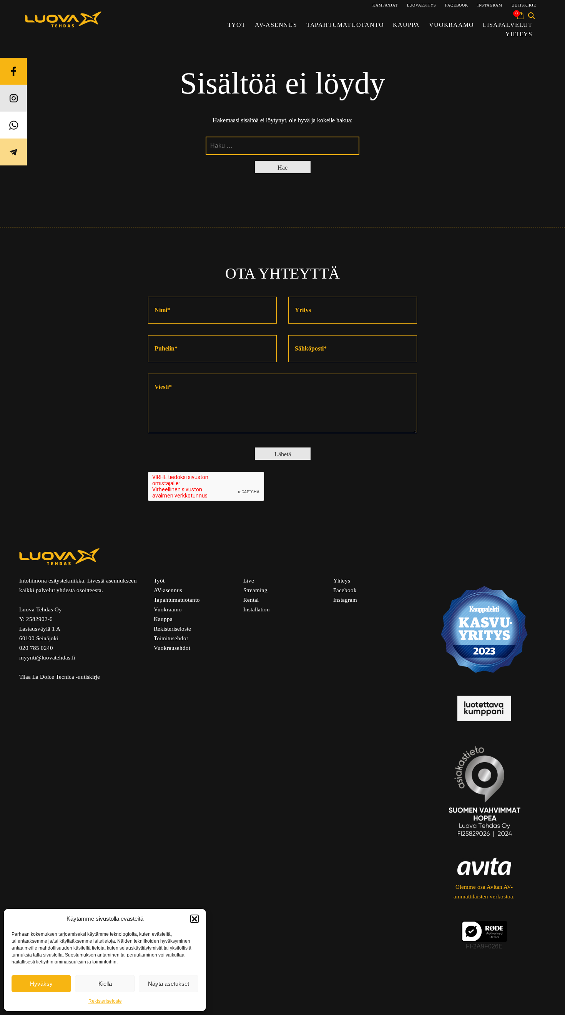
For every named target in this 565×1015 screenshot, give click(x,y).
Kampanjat (384, 5)
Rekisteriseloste (105, 1001)
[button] (194, 919)
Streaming (255, 590)
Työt (237, 25)
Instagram (489, 5)
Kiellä (105, 983)
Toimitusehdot (171, 638)
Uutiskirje (524, 5)
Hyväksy (41, 983)
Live (248, 581)
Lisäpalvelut (507, 25)
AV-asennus (276, 25)
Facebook (456, 5)
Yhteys (518, 34)
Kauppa (406, 25)
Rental (251, 600)
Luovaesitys (421, 5)
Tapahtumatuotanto (345, 25)
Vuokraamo (451, 25)
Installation (256, 609)
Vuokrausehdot (172, 648)
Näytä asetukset (168, 983)
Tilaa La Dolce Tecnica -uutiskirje (59, 677)
